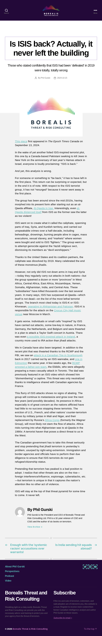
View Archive (34, 527)
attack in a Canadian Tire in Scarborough (58, 355)
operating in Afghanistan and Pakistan (50, 306)
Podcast (9, 576)
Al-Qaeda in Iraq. (44, 208)
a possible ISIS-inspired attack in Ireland (51, 336)
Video (8, 580)
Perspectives (51, 32)
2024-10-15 (62, 78)
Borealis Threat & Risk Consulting (30, 629)
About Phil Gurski (15, 566)
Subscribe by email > (62, 618)
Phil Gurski (45, 78)
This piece (21, 141)
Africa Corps (52, 420)
